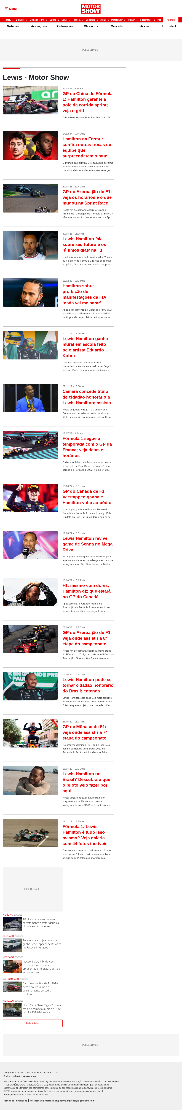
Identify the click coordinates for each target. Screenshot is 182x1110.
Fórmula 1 (169, 26)
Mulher (131, 20)
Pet (159, 20)
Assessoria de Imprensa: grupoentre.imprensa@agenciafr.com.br (62, 1100)
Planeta (77, 20)
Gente (64, 20)
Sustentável (146, 20)
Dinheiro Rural (37, 20)
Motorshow (116, 20)
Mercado (117, 26)
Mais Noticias (32, 1023)
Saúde (53, 20)
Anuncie (171, 20)
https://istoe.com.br (14, 1094)
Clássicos (91, 26)
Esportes (90, 20)
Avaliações (39, 26)
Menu (103, 20)
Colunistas (65, 26)
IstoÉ (8, 20)
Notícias (13, 26)
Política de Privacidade (15, 1100)
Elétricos (143, 26)
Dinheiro (20, 20)
